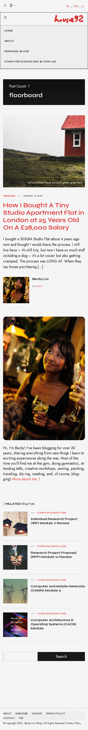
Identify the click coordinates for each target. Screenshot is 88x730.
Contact (9, 718)
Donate (37, 713)
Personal (9, 195)
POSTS (39, 286)
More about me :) (26, 479)
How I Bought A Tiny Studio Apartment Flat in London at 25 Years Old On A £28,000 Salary (43, 216)
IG (67, 6)
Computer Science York (51, 512)
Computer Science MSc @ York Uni (30, 61)
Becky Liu (40, 279)
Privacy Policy (55, 713)
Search (61, 656)
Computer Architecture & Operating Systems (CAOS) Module (53, 624)
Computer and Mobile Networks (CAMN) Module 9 (58, 588)
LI (83, 6)
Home (8, 30)
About (9, 41)
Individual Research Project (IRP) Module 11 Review (54, 521)
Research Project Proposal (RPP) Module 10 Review (53, 555)
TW (75, 6)
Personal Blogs (16, 51)
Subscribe (21, 713)
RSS (21, 718)
